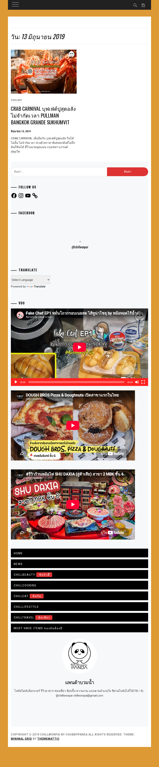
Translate (40, 286)
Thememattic (48, 738)
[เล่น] (16, 382)
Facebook (27, 213)
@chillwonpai (79, 246)
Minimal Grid (21, 738)
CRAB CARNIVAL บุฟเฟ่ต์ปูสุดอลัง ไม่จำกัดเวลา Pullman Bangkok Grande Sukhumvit (43, 115)
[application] (79, 347)
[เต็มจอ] (143, 382)
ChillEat (16, 100)
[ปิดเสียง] (137, 382)
